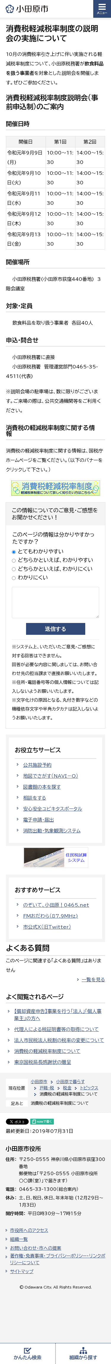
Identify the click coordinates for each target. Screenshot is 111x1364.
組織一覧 (19, 1239)
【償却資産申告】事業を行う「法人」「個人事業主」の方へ (58, 1015)
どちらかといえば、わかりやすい (55, 560)
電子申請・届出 (38, 819)
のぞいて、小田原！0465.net (56, 905)
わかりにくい (33, 577)
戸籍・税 (47, 1088)
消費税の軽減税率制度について (47, 1051)
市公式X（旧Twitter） (47, 927)
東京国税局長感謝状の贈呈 (42, 1062)
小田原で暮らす (70, 1082)
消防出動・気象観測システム (52, 830)
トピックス (89, 1088)
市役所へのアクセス (29, 1230)
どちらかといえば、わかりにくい (55, 568)
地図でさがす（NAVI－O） (50, 776)
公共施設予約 (37, 765)
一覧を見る (93, 979)
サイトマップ (21, 1271)
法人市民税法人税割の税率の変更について (59, 1040)
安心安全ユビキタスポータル (52, 808)
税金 (67, 1088)
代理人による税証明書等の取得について (56, 1029)
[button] (102, 9)
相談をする (34, 797)
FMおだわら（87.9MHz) (50, 916)
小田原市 (27, 9)
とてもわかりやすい (41, 551)
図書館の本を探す (42, 787)
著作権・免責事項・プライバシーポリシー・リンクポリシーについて (57, 1259)
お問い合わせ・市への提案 (35, 1248)
